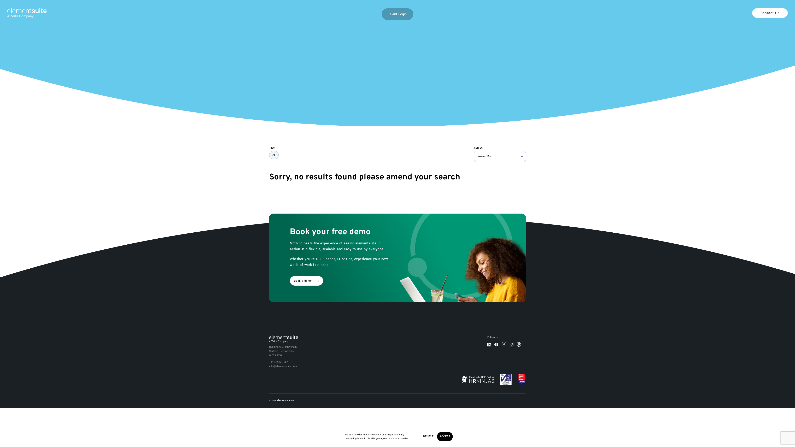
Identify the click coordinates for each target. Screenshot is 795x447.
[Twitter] (503, 344)
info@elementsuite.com (283, 366)
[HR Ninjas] (478, 379)
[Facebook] (496, 344)
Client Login (398, 14)
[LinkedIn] (489, 344)
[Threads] (519, 344)
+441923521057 (278, 362)
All (273, 155)
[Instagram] (511, 344)
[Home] (23, 13)
